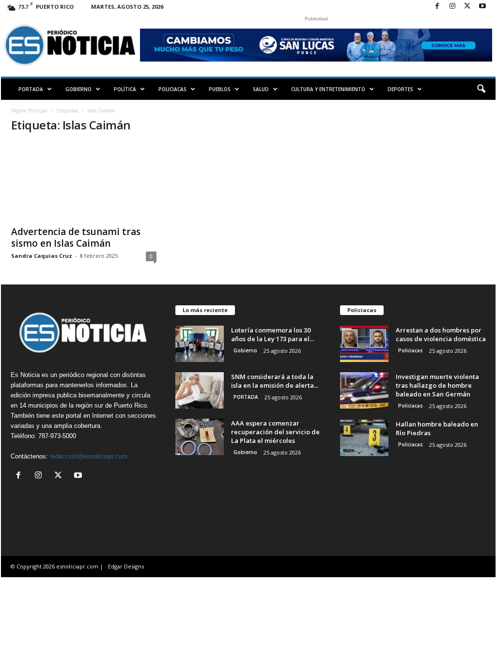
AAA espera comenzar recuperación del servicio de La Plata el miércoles (275, 432)
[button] (481, 89)
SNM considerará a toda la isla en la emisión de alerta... (274, 381)
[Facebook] (437, 6)
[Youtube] (482, 6)
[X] (467, 6)
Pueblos (220, 89)
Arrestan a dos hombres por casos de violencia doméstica (441, 334)
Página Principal (29, 110)
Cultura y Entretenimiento (328, 89)
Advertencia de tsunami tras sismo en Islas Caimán (75, 237)
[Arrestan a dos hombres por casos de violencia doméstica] (364, 344)
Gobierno (78, 89)
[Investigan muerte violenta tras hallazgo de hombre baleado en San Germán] (364, 390)
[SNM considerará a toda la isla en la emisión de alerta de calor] (199, 390)
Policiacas (172, 89)
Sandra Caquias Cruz (41, 255)
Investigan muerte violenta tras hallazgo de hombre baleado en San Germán (437, 385)
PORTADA (30, 89)
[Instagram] (452, 6)
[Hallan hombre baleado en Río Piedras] (364, 438)
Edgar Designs (126, 566)
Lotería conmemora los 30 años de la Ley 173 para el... (272, 334)
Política (125, 89)
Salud (261, 89)
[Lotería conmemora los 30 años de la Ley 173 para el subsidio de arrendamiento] (199, 344)
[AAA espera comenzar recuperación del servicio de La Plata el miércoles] (199, 437)
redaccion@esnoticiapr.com (88, 456)
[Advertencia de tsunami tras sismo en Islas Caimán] (83, 181)
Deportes (400, 89)
